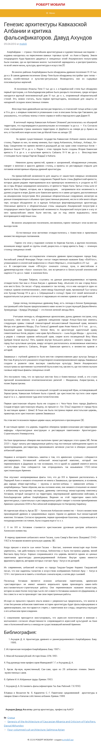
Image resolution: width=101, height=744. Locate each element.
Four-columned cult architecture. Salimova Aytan (36, 729)
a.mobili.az (68, 739)
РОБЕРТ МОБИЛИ (50, 4)
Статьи (11, 717)
